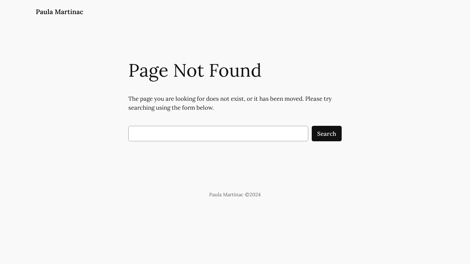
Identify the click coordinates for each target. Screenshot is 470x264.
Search (326, 134)
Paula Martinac (59, 12)
